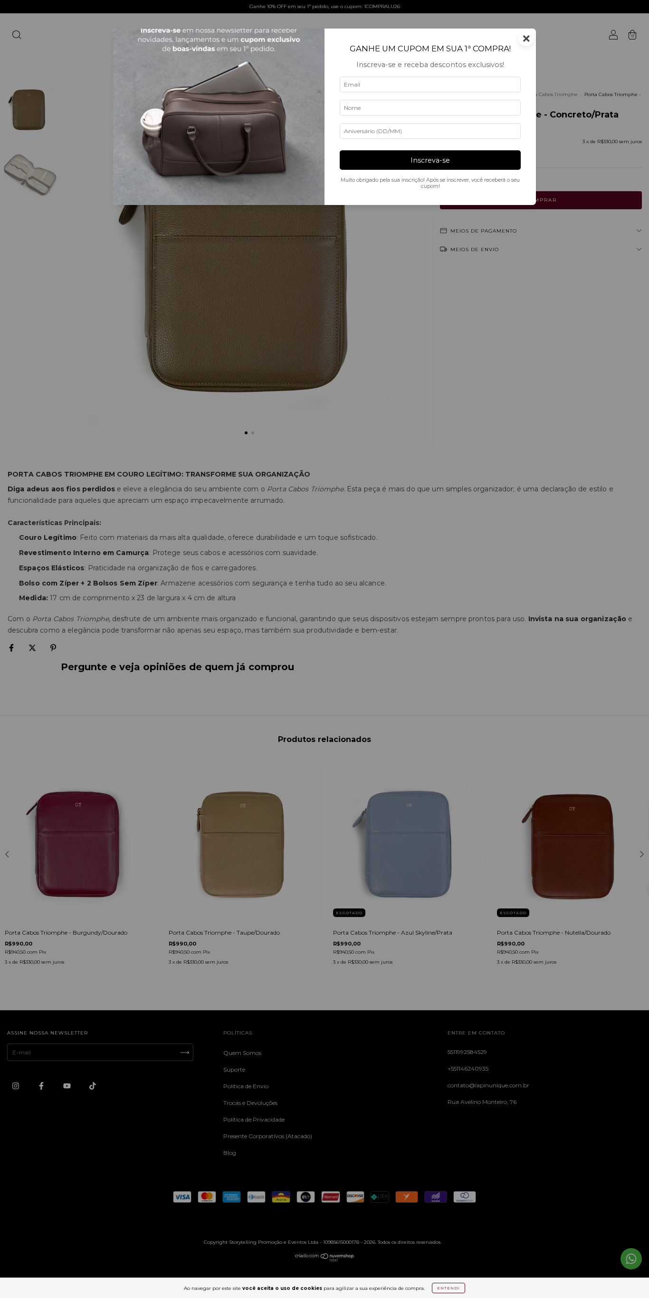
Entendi (448, 1288)
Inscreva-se (430, 160)
